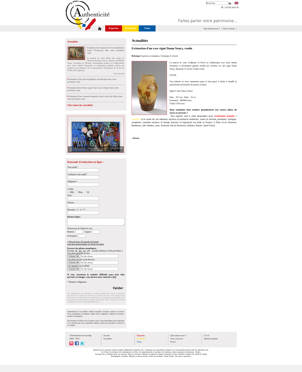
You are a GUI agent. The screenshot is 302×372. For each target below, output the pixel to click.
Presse (173, 342)
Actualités (72, 41)
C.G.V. (207, 335)
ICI (114, 277)
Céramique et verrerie (169, 56)
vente (149, 119)
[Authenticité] (92, 24)
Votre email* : (73, 167)
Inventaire (130, 28)
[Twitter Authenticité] (82, 344)
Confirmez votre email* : (77, 174)
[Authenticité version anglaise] (236, 3)
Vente (147, 28)
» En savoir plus (118, 74)
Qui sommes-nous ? (212, 28)
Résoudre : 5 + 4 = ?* (76, 209)
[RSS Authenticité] (71, 344)
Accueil (106, 335)
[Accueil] (100, 28)
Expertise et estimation (150, 56)
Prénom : (71, 202)
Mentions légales (211, 339)
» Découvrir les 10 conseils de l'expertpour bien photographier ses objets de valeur (85, 242)
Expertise (113, 28)
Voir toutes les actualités (80, 105)
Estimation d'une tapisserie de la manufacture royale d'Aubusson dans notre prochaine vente (105, 50)
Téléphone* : (72, 181)
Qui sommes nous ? (178, 335)
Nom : (70, 195)
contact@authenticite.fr (91, 302)
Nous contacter (229, 28)
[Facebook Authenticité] (77, 344)
